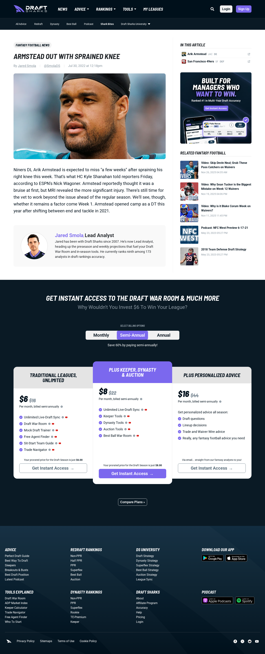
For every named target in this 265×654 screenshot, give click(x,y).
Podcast (88, 24)
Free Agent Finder (16, 617)
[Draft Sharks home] (30, 9)
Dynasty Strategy (147, 560)
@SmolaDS (52, 66)
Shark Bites (107, 24)
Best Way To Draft (16, 560)
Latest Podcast (14, 579)
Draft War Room (15, 598)
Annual (163, 335)
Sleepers (10, 565)
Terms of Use (66, 641)
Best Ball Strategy (147, 570)
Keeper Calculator (16, 607)
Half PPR (76, 560)
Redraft (38, 24)
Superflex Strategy (147, 565)
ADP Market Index (16, 603)
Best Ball (71, 24)
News (62, 9)
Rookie (74, 612)
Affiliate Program (147, 603)
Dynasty (54, 24)
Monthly (101, 335)
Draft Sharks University (134, 24)
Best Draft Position (17, 574)
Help (139, 612)
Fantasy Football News (32, 45)
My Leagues (153, 9)
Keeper (74, 622)
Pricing (140, 617)
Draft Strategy (145, 556)
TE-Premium (78, 617)
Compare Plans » (132, 502)
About (140, 598)
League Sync (144, 579)
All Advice (21, 24)
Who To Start (13, 622)
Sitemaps (46, 641)
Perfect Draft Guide (17, 556)
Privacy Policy (26, 641)
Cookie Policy (88, 641)
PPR (73, 565)
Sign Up (243, 9)
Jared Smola (27, 66)
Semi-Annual (132, 335)
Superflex (76, 570)
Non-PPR (76, 556)
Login (226, 9)
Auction (75, 579)
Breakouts (11, 570)
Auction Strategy (146, 574)
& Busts (23, 570)
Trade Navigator (15, 612)
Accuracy (142, 607)
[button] (66, 417)
